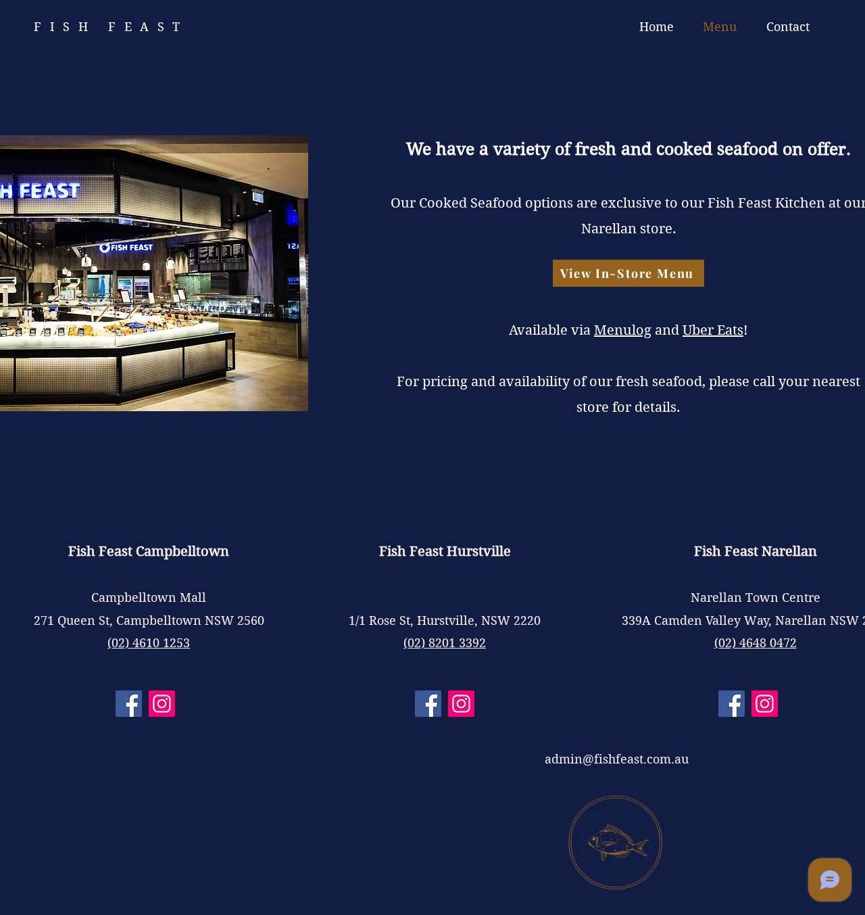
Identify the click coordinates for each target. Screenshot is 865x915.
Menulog (622, 330)
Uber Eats (713, 330)
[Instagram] (162, 703)
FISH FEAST (111, 27)
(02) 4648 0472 (755, 643)
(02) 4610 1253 (148, 643)
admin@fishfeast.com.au (617, 759)
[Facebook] (129, 703)
